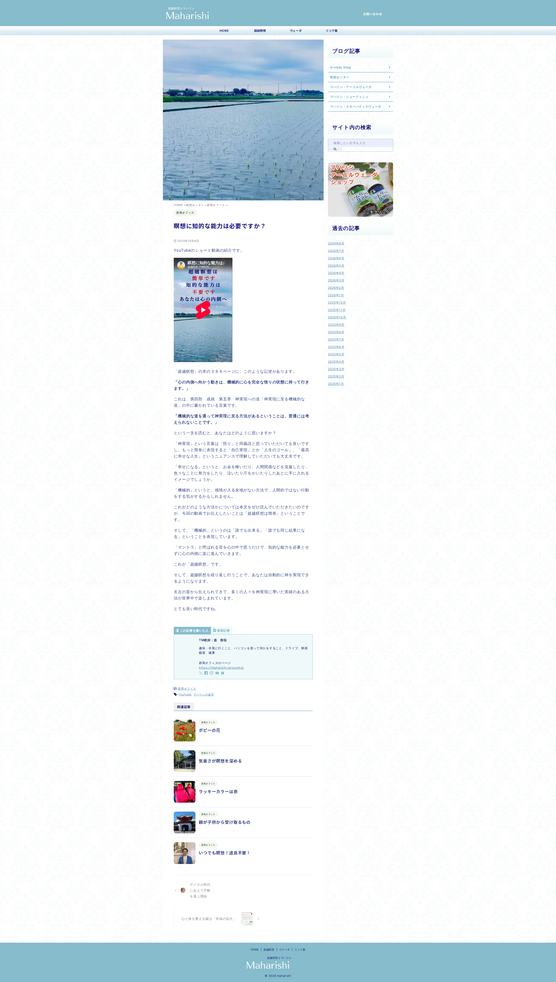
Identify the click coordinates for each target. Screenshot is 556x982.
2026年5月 (336, 265)
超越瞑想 (260, 30)
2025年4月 (336, 361)
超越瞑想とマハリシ (278, 957)
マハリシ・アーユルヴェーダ (351, 87)
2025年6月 (336, 347)
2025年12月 (337, 302)
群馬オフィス (187, 688)
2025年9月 (336, 324)
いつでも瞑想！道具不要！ (225, 853)
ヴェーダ (296, 30)
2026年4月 (336, 273)
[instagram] (212, 673)
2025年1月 (336, 384)
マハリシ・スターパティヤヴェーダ (355, 106)
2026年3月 (336, 280)
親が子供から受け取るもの (225, 822)
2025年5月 (336, 354)
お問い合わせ (372, 14)
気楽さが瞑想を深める (220, 761)
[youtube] (217, 673)
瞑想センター (339, 77)
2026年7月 (336, 251)
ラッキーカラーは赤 (218, 791)
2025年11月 (337, 310)
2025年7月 (336, 339)
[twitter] (201, 673)
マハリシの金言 (203, 694)
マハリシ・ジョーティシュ (349, 96)
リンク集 (332, 30)
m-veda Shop (340, 67)
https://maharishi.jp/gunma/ (221, 667)
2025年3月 (336, 369)
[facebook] (206, 673)
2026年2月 (336, 288)
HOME (224, 30)
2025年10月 (337, 317)
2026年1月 (336, 295)
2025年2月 (336, 376)
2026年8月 (336, 243)
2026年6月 (336, 258)
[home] (223, 673)
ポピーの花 (209, 730)
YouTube (185, 694)
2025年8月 (336, 332)
